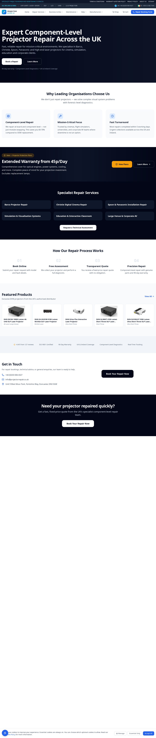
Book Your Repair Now (117, 373)
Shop (117, 12)
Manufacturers (95, 12)
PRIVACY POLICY (132, 2)
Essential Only (134, 733)
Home (27, 12)
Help (83, 12)
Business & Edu (55, 12)
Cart (126, 12)
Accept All (148, 733)
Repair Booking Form (144, 12)
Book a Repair (11, 61)
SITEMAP (151, 2)
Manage (121, 733)
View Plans (123, 164)
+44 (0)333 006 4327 (126, 6)
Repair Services (38, 12)
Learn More (32, 61)
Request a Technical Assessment (78, 227)
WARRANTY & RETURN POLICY (116, 2)
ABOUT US (143, 2)
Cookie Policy (10, 734)
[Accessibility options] (5, 733)
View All (148, 296)
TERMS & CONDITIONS (97, 2)
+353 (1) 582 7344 (148, 6)
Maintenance (71, 12)
